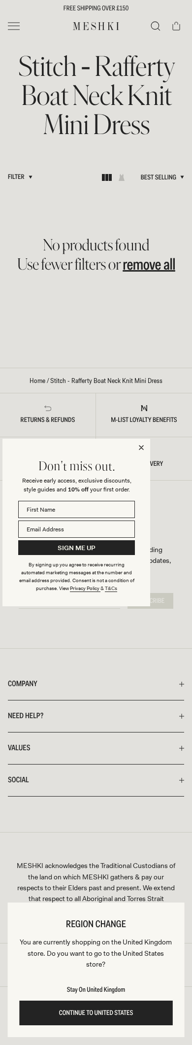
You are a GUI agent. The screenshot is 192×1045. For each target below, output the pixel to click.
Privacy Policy (85, 588)
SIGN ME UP (77, 548)
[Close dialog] (141, 448)
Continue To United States (96, 1013)
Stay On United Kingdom (96, 989)
